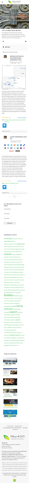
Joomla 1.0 (11, 303)
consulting (19, 312)
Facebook (14, 254)
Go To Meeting (18, 337)
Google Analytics (14, 335)
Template (6, 298)
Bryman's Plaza (6, 365)
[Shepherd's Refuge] (10, 392)
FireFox (11, 322)
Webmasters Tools (13, 292)
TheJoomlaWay (13, 272)
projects (15, 332)
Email (8, 267)
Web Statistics (16, 340)
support (13, 311)
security (17, 343)
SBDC (23, 267)
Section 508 (7, 290)
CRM (20, 251)
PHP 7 (19, 300)
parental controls (8, 340)
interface (6, 343)
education (13, 259)
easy (16, 280)
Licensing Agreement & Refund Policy (12, 427)
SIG (21, 238)
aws (19, 120)
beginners (22, 340)
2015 (19, 63)
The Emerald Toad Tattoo (9, 386)
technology (21, 264)
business (21, 325)
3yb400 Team (7, 277)
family (15, 269)
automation (13, 330)
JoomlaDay (6, 303)
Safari (8, 249)
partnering (17, 317)
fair (9, 298)
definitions (17, 303)
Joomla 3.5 (19, 332)
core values (10, 257)
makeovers (7, 285)
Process (15, 295)
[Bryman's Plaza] (10, 360)
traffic (13, 327)
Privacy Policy (18, 426)
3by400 (23, 120)
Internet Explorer (17, 322)
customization (11, 280)
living (18, 254)
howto (8, 295)
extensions (21, 287)
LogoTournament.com (9, 244)
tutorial (7, 254)
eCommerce (7, 320)
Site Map (25, 427)
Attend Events (13, 345)
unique (19, 290)
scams (19, 238)
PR (17, 345)
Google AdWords (14, 285)
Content (23, 335)
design (5, 267)
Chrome (17, 262)
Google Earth (13, 314)
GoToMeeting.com (8, 332)
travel (22, 246)
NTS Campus (6, 375)
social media (11, 343)
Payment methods (13, 300)
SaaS (11, 264)
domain (18, 277)
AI (10, 287)
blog (9, 264)
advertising (15, 264)
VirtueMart (17, 282)
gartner (16, 120)
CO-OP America (18, 298)
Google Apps (20, 244)
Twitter (12, 262)
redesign (13, 306)
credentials (11, 317)
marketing (7, 238)
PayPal (9, 327)
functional (6, 317)
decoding (12, 290)
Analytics (19, 327)
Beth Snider (14, 63)
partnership (6, 322)
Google (19, 269)
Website (19, 309)
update (9, 325)
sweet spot (14, 238)
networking (7, 306)
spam (8, 251)
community (12, 251)
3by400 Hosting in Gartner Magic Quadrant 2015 (16, 58)
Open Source (13, 246)
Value (23, 249)
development (7, 262)
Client (17, 183)
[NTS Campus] (10, 371)
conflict (15, 309)
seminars (7, 183)
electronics (6, 335)
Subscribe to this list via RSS (10, 52)
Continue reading (22, 117)
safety (17, 259)
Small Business (8, 241)
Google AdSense (15, 325)
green (19, 292)
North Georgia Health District (10, 407)
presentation (20, 272)
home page (6, 292)
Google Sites (7, 314)
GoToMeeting (7, 330)
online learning (14, 287)
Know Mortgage (7, 417)
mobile (15, 290)
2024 (11, 267)
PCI (14, 241)
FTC (23, 337)
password (6, 274)
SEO (16, 327)
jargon (20, 259)
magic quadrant (9, 120)
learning (18, 257)
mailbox (18, 314)
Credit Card (7, 246)
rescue (10, 274)
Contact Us (15, 429)
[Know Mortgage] (10, 413)
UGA (21, 254)
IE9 (11, 249)
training (6, 257)
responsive (6, 312)
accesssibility (7, 337)
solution (13, 277)
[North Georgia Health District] (11, 402)
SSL (15, 262)
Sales (17, 274)
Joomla (12, 338)
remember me (22, 274)
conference (11, 269)
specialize (13, 319)
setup (14, 257)
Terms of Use (10, 426)
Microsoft (6, 269)
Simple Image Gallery (17, 249)
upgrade (17, 320)
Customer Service (17, 267)
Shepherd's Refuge (7, 396)
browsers (18, 246)
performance (7, 259)
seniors (5, 327)
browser (12, 298)
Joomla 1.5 (6, 300)
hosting (7, 121)
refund (5, 251)
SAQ (19, 280)
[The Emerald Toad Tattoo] (10, 381)
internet (17, 251)
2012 (19, 141)
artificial (23, 290)
